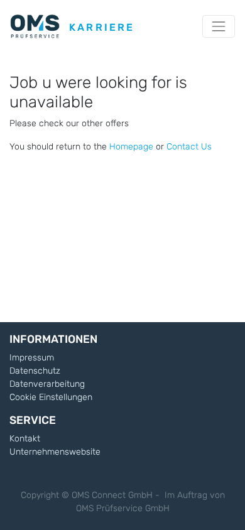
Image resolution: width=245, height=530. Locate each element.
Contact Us (189, 146)
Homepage (131, 146)
